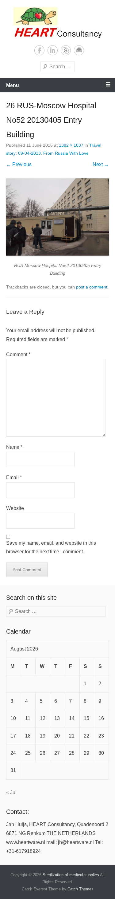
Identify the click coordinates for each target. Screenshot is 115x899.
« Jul (11, 792)
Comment (18, 354)
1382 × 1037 (71, 145)
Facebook (39, 50)
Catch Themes (80, 889)
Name (14, 447)
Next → (101, 164)
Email (79, 50)
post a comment (91, 286)
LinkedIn (53, 50)
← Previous (19, 164)
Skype (66, 50)
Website (15, 508)
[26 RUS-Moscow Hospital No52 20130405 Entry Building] (57, 217)
